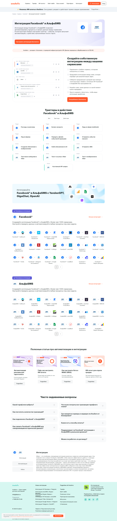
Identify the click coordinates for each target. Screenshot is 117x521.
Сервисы (27, 3)
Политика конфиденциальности (44, 511)
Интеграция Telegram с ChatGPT (44, 504)
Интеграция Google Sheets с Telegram (46, 501)
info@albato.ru (16, 494)
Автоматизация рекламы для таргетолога (20, 372)
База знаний (60, 3)
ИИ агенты (63, 499)
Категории (79, 3)
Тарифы (34, 3)
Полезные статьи (65, 494)
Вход (103, 3)
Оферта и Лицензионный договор (45, 509)
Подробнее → (95, 9)
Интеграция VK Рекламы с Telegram (45, 489)
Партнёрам (70, 3)
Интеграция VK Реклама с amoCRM (45, 496)
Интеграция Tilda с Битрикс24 (44, 499)
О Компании (63, 504)
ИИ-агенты (42, 3)
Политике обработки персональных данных (22, 516)
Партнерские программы (67, 496)
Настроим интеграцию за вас (68, 502)
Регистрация (95, 3)
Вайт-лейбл (51, 3)
